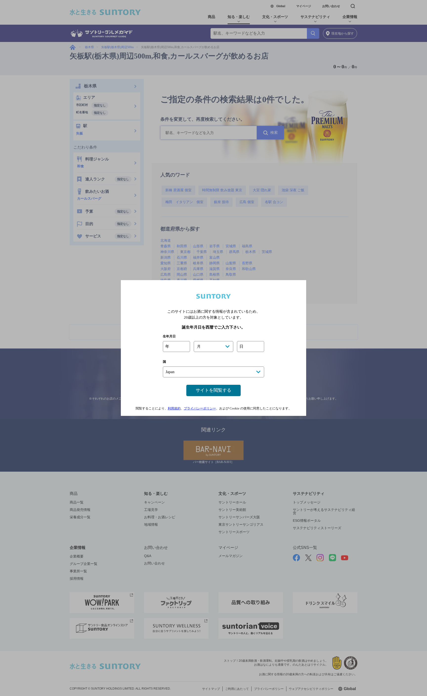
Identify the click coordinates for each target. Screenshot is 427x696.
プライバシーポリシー (200, 408)
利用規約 (174, 408)
